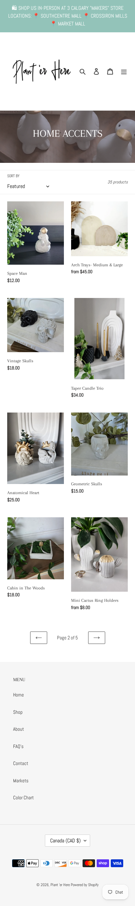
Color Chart (23, 797)
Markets (21, 780)
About (18, 729)
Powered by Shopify (85, 884)
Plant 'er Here (60, 884)
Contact (20, 763)
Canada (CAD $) (65, 840)
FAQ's (18, 746)
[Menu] (124, 71)
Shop (18, 712)
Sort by (13, 176)
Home (18, 695)
